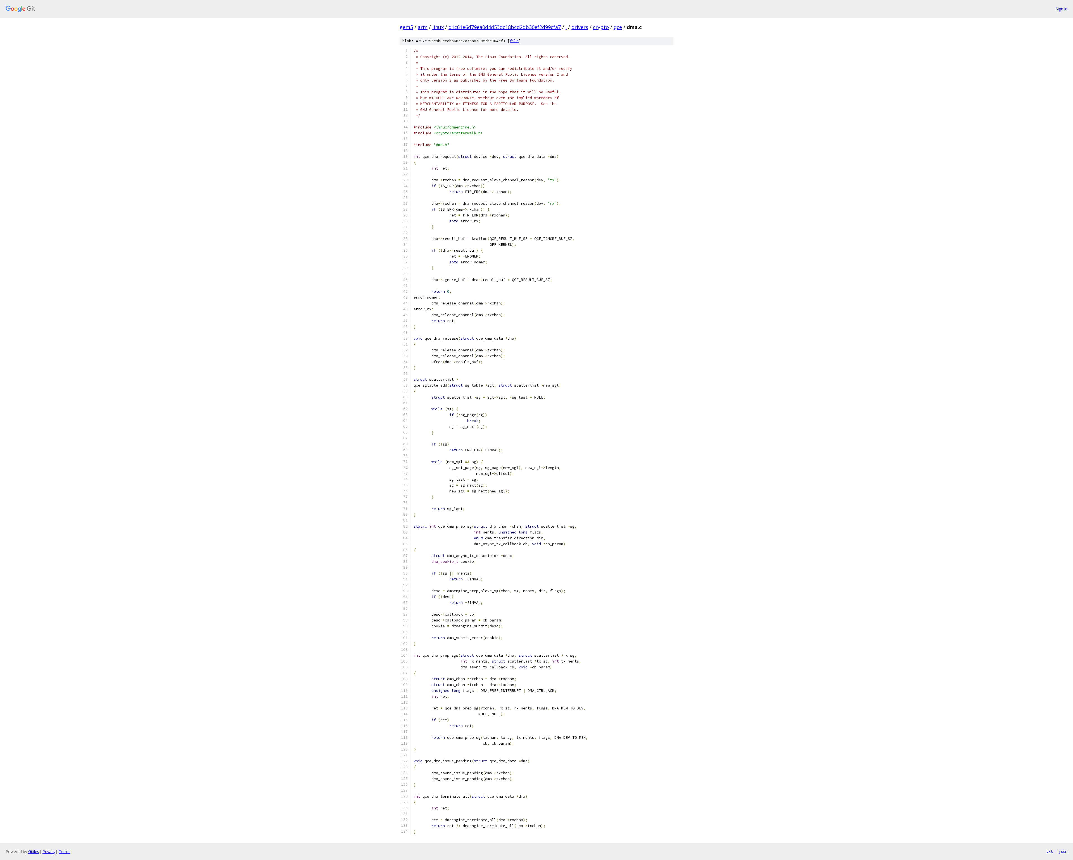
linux (438, 27)
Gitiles (33, 851)
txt (1049, 851)
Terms (64, 851)
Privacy (48, 851)
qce (618, 27)
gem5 (406, 27)
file (514, 41)
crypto (601, 27)
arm (423, 27)
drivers (579, 27)
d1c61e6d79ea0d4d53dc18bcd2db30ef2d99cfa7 (504, 27)
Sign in (1061, 8)
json (1062, 851)
